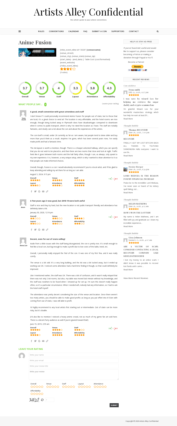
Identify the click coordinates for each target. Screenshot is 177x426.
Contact (134, 31)
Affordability (35, 390)
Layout (81, 383)
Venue (48, 383)
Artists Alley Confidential (88, 11)
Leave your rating (110, 104)
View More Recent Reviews (135, 278)
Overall (33, 383)
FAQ (85, 31)
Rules (41, 31)
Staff (64, 383)
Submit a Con (99, 31)
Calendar (73, 31)
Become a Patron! (136, 62)
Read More (128, 118)
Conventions (56, 31)
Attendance (98, 383)
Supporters (117, 31)
